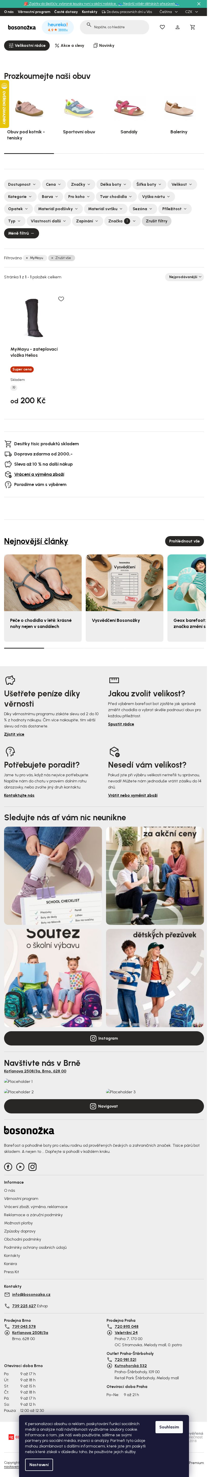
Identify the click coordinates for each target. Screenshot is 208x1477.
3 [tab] (129, 153)
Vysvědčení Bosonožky (116, 620)
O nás (9, 12)
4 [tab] (179, 153)
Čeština (166, 12)
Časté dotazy (66, 12)
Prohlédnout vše (184, 541)
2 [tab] (79, 153)
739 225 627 (24, 1305)
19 (13, 388)
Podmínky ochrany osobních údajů (35, 1247)
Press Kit (11, 1271)
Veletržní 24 (126, 1332)
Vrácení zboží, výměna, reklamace (36, 1206)
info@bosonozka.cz (31, 1294)
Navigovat (108, 1106)
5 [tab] (184, 648)
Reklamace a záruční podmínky (33, 1214)
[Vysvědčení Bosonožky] (124, 582)
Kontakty (89, 12)
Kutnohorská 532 (131, 1365)
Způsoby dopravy (20, 1231)
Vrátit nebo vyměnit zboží (133, 795)
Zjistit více (14, 734)
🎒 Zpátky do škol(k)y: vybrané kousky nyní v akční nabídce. (70, 4)
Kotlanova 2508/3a (30, 1332)
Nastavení (39, 1464)
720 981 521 (125, 1359)
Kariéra (10, 1263)
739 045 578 (24, 1326)
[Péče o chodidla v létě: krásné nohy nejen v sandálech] (43, 582)
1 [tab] (29, 153)
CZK (189, 12)
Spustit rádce (121, 724)
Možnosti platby (18, 1223)
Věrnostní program (34, 12)
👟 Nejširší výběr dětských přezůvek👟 (148, 4)
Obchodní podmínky (22, 1239)
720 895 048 (126, 1326)
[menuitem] (27, 45)
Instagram (108, 1038)
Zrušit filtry (156, 221)
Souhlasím (169, 1427)
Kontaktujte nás (19, 795)
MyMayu (36, 258)
